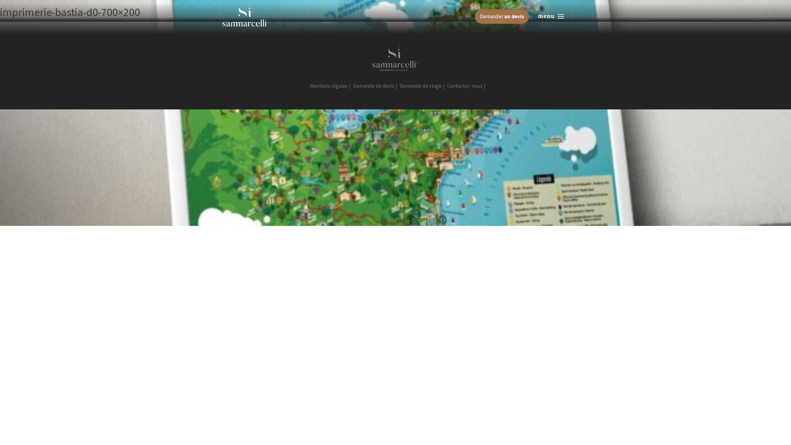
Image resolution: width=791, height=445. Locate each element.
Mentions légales (329, 86)
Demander (502, 16)
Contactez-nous (465, 86)
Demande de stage (421, 86)
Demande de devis (373, 86)
